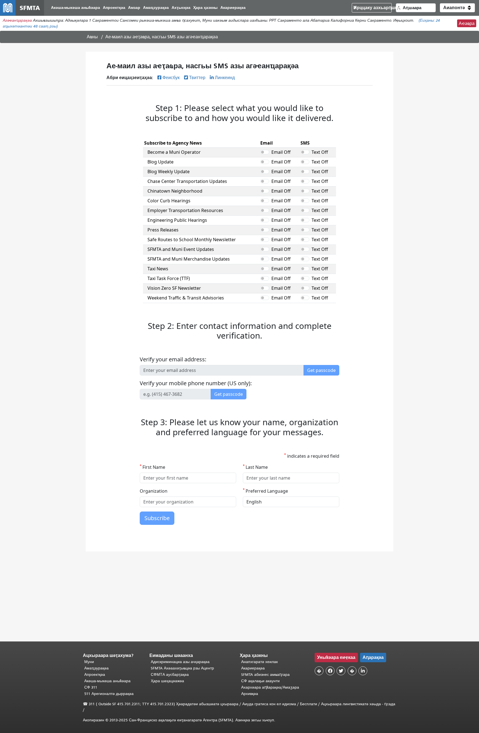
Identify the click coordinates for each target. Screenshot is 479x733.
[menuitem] (75, 7)
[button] (457, 7)
